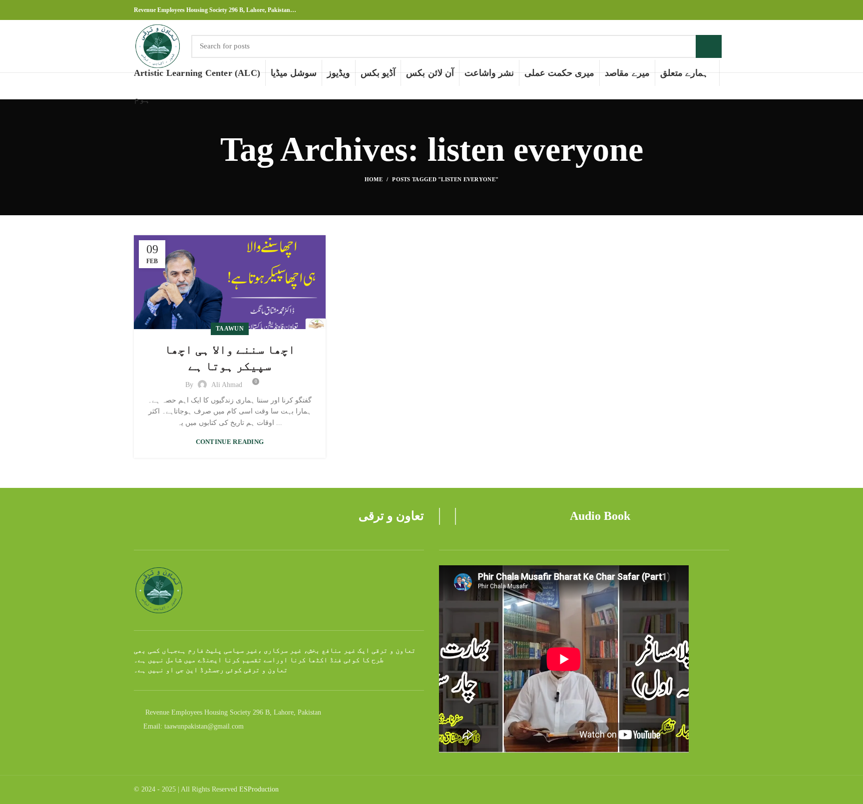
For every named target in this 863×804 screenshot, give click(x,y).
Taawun (230, 328)
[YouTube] (723, 9)
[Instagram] (712, 9)
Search (709, 46)
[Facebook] (700, 9)
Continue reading (230, 441)
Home (374, 179)
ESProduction (259, 789)
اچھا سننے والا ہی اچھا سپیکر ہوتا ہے (229, 358)
